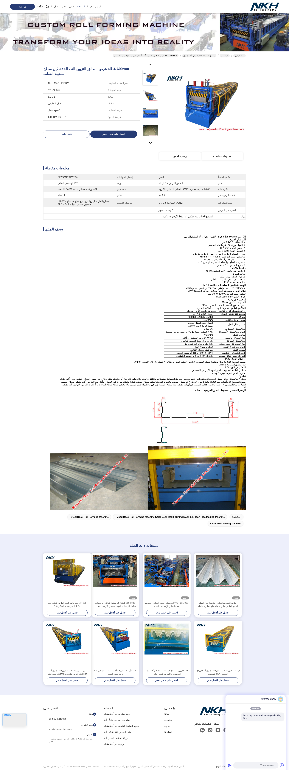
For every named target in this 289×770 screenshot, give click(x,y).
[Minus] (230, 699)
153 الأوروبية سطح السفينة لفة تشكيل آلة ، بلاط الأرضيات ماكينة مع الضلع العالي (166, 672)
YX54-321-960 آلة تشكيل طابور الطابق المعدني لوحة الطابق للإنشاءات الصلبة (166, 604)
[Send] (229, 765)
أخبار (64, 6)
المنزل (98, 6)
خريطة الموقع (222, 766)
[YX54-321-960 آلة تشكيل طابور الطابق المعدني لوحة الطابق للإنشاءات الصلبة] (166, 577)
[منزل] (214, 715)
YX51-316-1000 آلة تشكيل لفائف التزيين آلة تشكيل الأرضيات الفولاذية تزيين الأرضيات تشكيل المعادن (115, 605)
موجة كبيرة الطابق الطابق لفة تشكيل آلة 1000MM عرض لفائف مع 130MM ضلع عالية (67, 672)
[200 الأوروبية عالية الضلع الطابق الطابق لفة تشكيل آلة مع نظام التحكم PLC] (67, 577)
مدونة (167, 726)
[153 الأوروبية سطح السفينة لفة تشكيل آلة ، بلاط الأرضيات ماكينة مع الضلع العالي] (166, 645)
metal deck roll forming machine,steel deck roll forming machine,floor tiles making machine (171, 517)
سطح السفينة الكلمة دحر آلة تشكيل (199, 55)
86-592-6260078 (58, 719)
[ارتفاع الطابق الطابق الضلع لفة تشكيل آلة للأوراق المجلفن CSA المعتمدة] (218, 645)
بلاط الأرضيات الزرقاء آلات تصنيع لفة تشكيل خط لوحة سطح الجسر (115, 672)
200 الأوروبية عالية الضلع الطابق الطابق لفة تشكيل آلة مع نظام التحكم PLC (67, 604)
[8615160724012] (210, 730)
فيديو (71, 6)
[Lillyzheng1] (202, 730)
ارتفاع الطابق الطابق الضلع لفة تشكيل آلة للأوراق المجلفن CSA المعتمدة (218, 672)
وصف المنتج (180, 156)
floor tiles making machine (225, 523)
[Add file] (282, 765)
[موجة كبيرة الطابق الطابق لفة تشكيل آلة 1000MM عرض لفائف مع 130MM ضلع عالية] (67, 645)
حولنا (89, 6)
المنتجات (80, 6)
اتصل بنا (55, 6)
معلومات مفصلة (222, 156)
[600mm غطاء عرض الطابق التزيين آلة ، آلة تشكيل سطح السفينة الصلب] (206, 103)
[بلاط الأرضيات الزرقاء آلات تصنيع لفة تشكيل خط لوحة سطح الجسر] (115, 645)
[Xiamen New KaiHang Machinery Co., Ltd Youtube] (218, 730)
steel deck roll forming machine (90, 517)
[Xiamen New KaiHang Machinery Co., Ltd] (264, 6)
